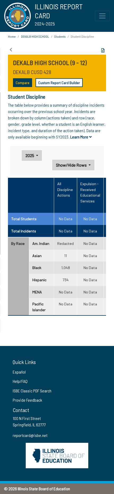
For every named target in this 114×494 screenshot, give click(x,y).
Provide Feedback (27, 399)
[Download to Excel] (103, 50)
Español (19, 371)
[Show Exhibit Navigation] (11, 49)
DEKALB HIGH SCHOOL (35, 36)
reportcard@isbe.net (30, 435)
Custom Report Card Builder (59, 82)
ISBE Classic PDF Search (32, 390)
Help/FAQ (20, 381)
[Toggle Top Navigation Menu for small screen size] (102, 16)
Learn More (79, 136)
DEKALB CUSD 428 (32, 72)
